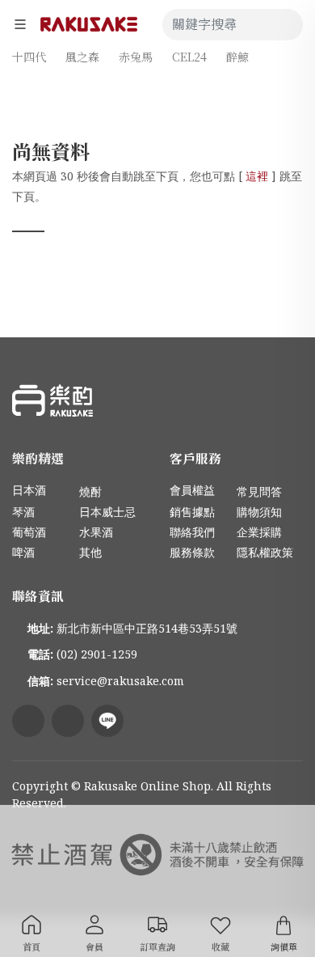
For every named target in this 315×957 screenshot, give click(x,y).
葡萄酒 (29, 532)
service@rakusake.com (120, 680)
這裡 (257, 176)
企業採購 (259, 532)
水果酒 (96, 532)
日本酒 (29, 490)
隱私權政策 (265, 552)
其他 (90, 552)
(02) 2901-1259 (97, 654)
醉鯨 (237, 57)
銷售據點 (192, 511)
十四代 (29, 57)
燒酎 (90, 491)
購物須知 (259, 511)
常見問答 (259, 491)
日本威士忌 (107, 511)
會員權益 (192, 490)
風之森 (82, 57)
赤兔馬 (136, 57)
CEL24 (189, 57)
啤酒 (23, 552)
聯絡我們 (192, 532)
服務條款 (192, 552)
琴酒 (23, 511)
